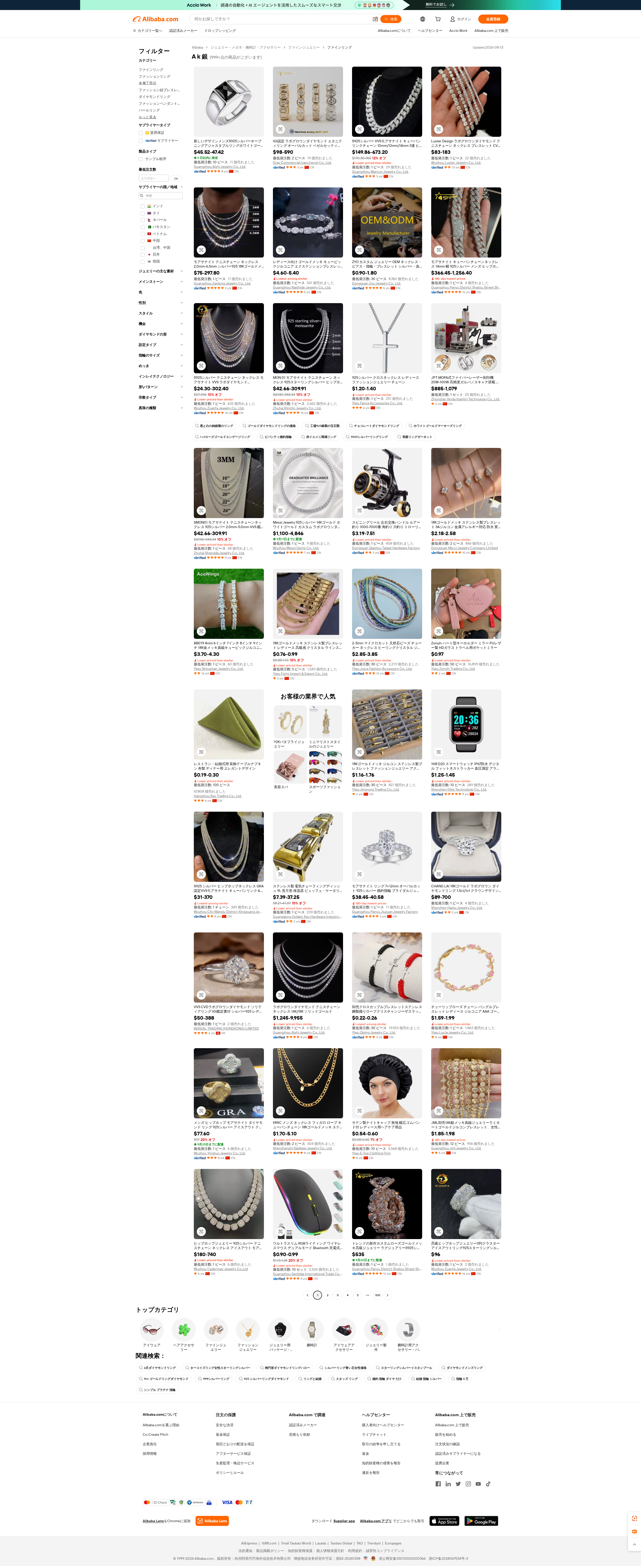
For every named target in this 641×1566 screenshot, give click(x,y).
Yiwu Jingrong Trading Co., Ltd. (375, 789)
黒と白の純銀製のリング (216, 426)
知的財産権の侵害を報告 (381, 1463)
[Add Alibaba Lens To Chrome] (212, 1521)
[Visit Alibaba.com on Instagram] (468, 1484)
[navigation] (161, 672)
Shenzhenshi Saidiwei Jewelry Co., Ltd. (302, 1148)
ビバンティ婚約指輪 (278, 437)
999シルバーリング (216, 1379)
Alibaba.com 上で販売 (452, 1425)
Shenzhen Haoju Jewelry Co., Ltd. (457, 908)
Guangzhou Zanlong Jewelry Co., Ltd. (222, 283)
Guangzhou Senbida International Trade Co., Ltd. (308, 1274)
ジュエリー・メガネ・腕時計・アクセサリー (246, 47)
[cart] (439, 20)
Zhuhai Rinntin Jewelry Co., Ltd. (297, 408)
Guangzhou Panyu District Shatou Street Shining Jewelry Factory (466, 287)
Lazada (320, 1543)
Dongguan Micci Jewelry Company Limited (464, 548)
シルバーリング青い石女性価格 (346, 1368)
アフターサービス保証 (233, 1454)
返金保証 (223, 1434)
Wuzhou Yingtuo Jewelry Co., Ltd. (219, 1153)
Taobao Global (341, 1543)
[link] (634, 1518)
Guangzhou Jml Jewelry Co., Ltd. (456, 1148)
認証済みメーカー (303, 1425)
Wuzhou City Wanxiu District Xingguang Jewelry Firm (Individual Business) (229, 912)
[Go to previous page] (307, 1295)
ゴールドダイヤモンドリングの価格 (272, 426)
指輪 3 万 (462, 1379)
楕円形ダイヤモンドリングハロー (287, 1368)
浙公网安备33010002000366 (402, 1558)
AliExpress (249, 1543)
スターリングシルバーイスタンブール (406, 1368)
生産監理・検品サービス (235, 1463)
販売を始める (445, 1434)
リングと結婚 (312, 1379)
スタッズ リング (347, 1379)
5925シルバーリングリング (369, 437)
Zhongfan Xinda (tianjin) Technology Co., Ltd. (465, 399)
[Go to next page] (387, 1295)
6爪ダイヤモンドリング (160, 1368)
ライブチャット (374, 1434)
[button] (375, 19)
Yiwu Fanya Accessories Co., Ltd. (377, 403)
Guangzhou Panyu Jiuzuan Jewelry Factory (385, 912)
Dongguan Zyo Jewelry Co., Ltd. (376, 283)
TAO (359, 1543)
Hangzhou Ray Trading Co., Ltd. (218, 796)
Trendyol (374, 1543)
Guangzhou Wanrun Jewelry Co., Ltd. (380, 172)
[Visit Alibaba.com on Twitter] (458, 1484)
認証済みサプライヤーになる (458, 1454)
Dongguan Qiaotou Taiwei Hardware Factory (386, 548)
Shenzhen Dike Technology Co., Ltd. (459, 789)
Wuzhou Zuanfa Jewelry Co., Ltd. (219, 408)
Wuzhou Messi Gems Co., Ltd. (296, 548)
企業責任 (150, 1444)
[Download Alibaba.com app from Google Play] (481, 1521)
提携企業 (442, 1463)
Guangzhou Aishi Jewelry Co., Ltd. (220, 167)
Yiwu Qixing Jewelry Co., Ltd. (374, 1032)
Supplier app (344, 1521)
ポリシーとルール (230, 1473)
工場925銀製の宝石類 (325, 426)
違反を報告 (371, 1473)
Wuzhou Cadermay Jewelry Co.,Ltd (221, 1269)
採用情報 (150, 1454)
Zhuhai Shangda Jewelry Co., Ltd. (219, 553)
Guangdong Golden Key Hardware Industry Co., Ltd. (308, 917)
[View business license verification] (365, 1558)
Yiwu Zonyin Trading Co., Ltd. (453, 669)
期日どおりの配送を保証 (235, 1444)
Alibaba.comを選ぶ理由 (161, 1425)
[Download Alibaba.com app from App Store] (444, 1521)
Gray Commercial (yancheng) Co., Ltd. (302, 163)
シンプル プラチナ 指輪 (160, 1390)
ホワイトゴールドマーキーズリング (438, 426)
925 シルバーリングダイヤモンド (266, 1379)
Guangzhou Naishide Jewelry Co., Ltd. (302, 287)
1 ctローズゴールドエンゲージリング (225, 437)
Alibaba (197, 47)
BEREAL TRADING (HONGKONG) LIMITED (226, 1028)
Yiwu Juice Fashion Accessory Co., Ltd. (382, 669)
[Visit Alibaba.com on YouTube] (478, 1484)
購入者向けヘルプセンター (383, 1425)
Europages (393, 1543)
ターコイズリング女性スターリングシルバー (220, 1368)
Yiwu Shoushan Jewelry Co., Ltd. (218, 669)
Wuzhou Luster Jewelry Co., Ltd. (456, 163)
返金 (365, 1454)
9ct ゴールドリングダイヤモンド (166, 1379)
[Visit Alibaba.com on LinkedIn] (448, 1484)
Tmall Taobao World (296, 1543)
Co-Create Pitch (155, 1434)
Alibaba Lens (153, 1521)
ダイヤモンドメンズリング (465, 1368)
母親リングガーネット (417, 437)
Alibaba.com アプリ (376, 1521)
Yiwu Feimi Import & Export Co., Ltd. (300, 674)
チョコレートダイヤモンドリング (376, 426)
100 (377, 1295)
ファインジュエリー (304, 47)
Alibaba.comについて (160, 1414)
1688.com (269, 1543)
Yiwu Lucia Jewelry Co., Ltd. (452, 1032)
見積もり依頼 (299, 1434)
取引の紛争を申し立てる (381, 1444)
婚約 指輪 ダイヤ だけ (387, 1379)
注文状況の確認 (447, 1444)
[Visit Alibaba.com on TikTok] (488, 1484)
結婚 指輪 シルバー (429, 1379)
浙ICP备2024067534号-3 (448, 1558)
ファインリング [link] (339, 47)
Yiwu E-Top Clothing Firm (371, 1153)
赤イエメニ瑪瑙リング (321, 437)
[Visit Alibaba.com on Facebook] (438, 1484)
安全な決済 (224, 1425)
